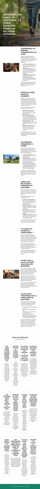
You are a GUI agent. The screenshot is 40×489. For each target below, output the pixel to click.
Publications (31, 8)
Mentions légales (31, 5)
